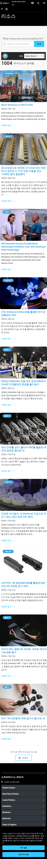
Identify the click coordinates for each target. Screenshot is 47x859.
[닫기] (44, 830)
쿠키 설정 (23, 848)
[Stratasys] (4, 3)
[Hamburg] (44, 3)
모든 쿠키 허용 (23, 854)
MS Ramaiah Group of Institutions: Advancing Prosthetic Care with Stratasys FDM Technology (23, 246)
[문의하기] (32, 3)
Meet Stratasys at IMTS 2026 (17, 104)
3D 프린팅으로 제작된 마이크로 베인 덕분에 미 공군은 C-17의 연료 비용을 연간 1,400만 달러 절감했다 (23, 171)
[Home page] (5, 9)
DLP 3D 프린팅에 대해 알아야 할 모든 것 (23, 718)
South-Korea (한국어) (19, 3)
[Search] (38, 3)
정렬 (21, 56)
